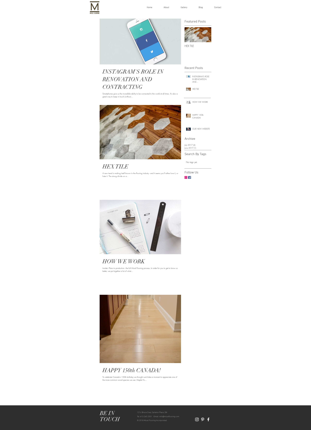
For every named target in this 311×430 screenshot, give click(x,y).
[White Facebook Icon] (208, 419)
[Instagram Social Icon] (186, 177)
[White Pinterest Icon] (202, 419)
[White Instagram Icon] (196, 419)
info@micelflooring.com (169, 416)
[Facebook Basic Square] (189, 177)
